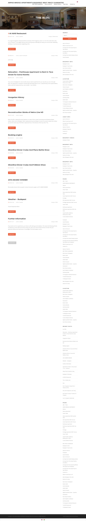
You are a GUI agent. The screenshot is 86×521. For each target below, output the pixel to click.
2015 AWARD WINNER (18, 180)
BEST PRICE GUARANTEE (37, 4)
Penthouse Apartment (67, 207)
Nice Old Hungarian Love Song (69, 390)
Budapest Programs (67, 129)
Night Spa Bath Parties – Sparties (70, 70)
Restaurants (55, 36)
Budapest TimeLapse (67, 374)
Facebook (65, 133)
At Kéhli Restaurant (17, 33)
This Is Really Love (66, 380)
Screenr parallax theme (67, 516)
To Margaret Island (67, 104)
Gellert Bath (65, 99)
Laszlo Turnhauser (23, 55)
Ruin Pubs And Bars (67, 68)
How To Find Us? (48, 4)
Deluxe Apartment (66, 187)
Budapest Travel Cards (67, 66)
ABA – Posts (65, 181)
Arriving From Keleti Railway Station (70, 55)
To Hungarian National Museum (69, 101)
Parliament (65, 91)
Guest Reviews (66, 57)
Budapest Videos (66, 140)
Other (56, 55)
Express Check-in (57, 4)
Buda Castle (65, 93)
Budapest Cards (66, 63)
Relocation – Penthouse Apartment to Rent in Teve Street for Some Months (70, 334)
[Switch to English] (42, 519)
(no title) (64, 329)
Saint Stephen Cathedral (68, 89)
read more (11, 48)
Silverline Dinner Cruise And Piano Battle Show (28, 150)
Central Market (66, 95)
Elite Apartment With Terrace (69, 200)
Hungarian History (16, 97)
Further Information (17, 219)
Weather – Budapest (17, 199)
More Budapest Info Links (68, 74)
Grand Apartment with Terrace (69, 196)
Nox (63, 383)
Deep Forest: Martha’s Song (68, 371)
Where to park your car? (68, 45)
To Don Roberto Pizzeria (68, 108)
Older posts (12, 242)
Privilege (64, 198)
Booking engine (15, 135)
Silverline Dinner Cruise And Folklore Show (27, 165)
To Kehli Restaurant (67, 106)
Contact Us (72, 4)
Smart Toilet (65, 189)
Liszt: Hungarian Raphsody (68, 398)
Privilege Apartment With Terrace (70, 202)
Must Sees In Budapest (67, 84)
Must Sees (65, 4)
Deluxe (64, 185)
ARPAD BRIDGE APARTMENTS (69, 183)
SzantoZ (21, 36)
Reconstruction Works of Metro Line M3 (25, 112)
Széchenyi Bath (66, 97)
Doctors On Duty (66, 72)
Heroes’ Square (66, 87)
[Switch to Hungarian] (44, 519)
